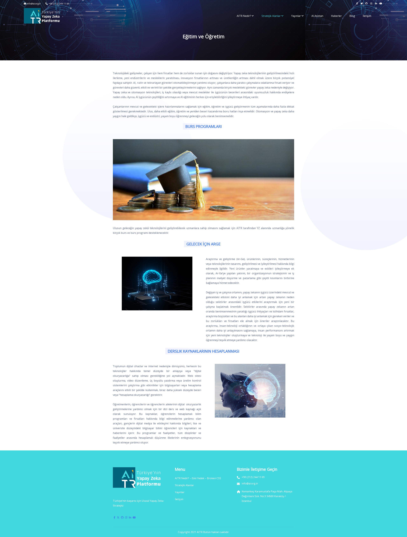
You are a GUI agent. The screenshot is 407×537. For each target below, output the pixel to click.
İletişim (367, 16)
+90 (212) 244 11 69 (58, 3)
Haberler (336, 16)
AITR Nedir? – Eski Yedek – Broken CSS (198, 478)
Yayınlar (296, 16)
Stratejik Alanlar (271, 16)
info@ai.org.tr (34, 3)
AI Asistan (317, 16)
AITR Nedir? (244, 16)
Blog (352, 16)
